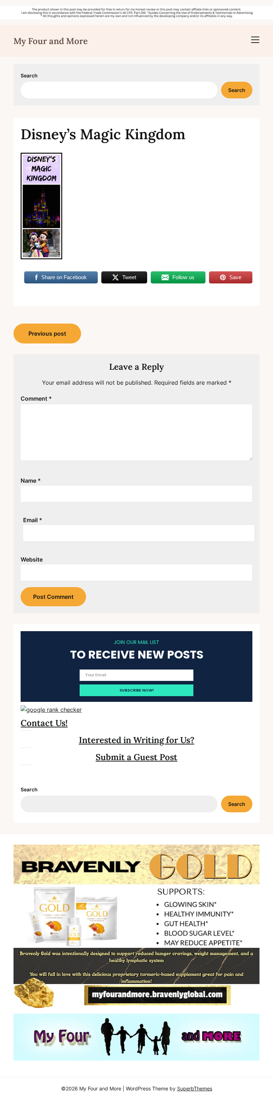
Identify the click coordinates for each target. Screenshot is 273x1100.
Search (29, 75)
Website (32, 559)
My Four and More (51, 41)
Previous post (47, 333)
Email (32, 520)
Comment (36, 398)
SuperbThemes (194, 1088)
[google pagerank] (51, 709)
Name (31, 480)
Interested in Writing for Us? (136, 740)
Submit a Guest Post (136, 757)
